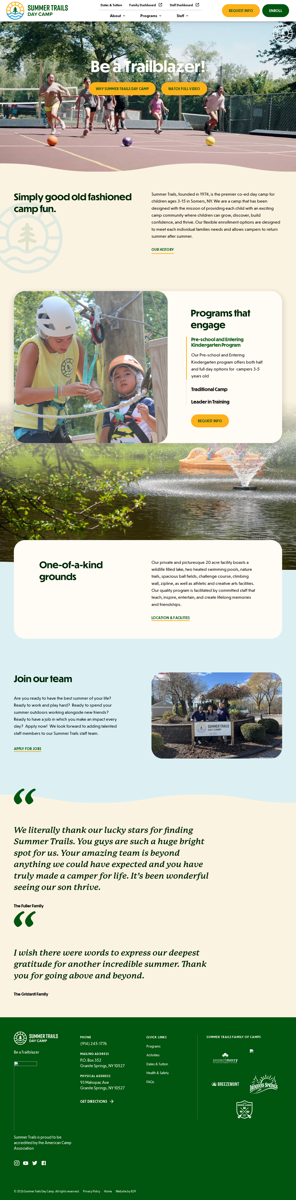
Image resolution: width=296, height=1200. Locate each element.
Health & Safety (157, 1073)
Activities (153, 1055)
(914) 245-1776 (93, 1043)
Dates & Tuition (111, 5)
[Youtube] (25, 1163)
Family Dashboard (142, 5)
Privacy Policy (91, 1191)
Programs (148, 15)
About (115, 15)
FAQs (150, 1082)
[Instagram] (16, 1163)
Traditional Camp (209, 389)
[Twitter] (34, 1163)
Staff (180, 15)
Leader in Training (210, 401)
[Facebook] (43, 1163)
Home (108, 1191)
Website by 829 (126, 1191)
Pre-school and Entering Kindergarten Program (217, 342)
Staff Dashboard (181, 5)
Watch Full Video (184, 89)
